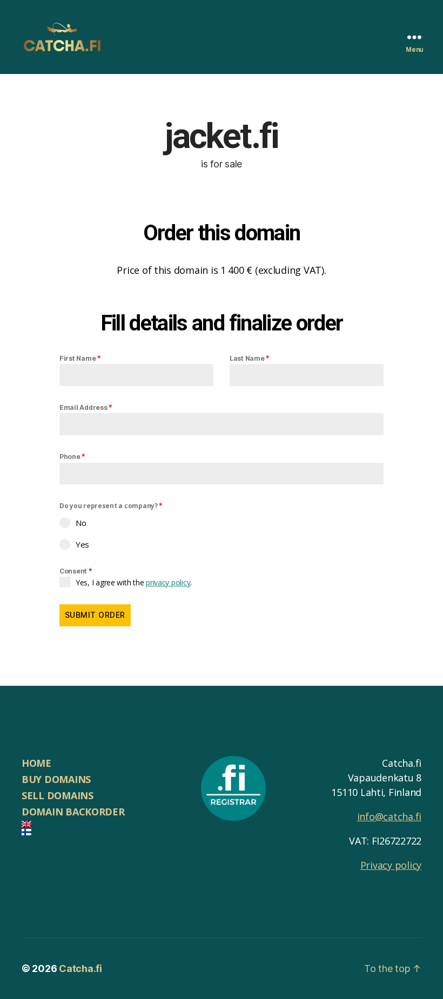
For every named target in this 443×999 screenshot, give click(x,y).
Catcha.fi (80, 968)
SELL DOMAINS (57, 795)
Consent (75, 571)
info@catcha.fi (389, 816)
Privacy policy (390, 865)
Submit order (95, 614)
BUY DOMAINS (56, 779)
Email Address (85, 407)
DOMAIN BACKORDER (73, 811)
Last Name (250, 358)
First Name (80, 358)
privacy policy (168, 582)
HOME (36, 763)
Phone (72, 456)
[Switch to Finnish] (100, 832)
